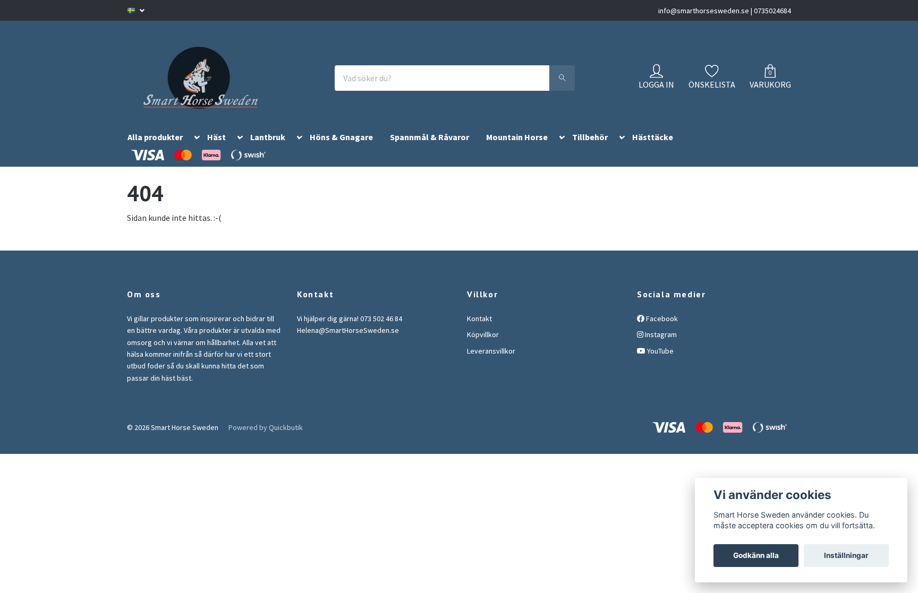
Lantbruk (267, 150)
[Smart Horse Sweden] (210, 84)
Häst (216, 150)
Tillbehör (590, 150)
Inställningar (846, 555)
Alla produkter (155, 150)
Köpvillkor (483, 347)
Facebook (661, 331)
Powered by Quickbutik (265, 440)
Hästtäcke (652, 150)
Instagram (660, 347)
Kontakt (479, 331)
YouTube (659, 363)
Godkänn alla (756, 555)
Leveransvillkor (491, 363)
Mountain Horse (517, 150)
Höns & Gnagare (341, 150)
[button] (195, 152)
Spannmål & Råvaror (429, 150)
